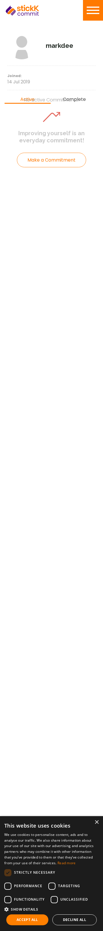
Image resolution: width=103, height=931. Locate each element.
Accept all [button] (27, 919)
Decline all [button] (74, 919)
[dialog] (51, 873)
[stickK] (31, 10)
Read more (67, 863)
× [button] (96, 822)
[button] (51, 909)
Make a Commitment (51, 160)
